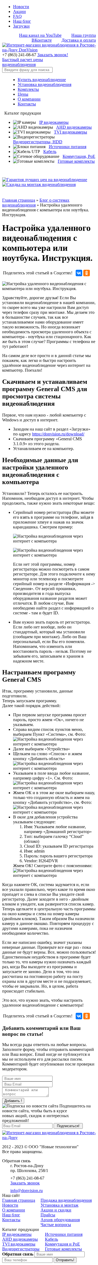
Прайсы (48, 1215)
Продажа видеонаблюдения (66, 1200)
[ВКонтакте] (79, 273)
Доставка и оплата (79, 40)
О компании (29, 99)
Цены (23, 94)
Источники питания (67, 146)
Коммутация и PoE (62, 1244)
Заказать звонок (25, 1183)
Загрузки (21, 26)
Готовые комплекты (76, 161)
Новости (21, 6)
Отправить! (65, 1260)
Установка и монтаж (59, 1205)
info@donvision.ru (26, 1190)
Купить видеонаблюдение (42, 79)
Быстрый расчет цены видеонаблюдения (22, 62)
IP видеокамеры (54, 122)
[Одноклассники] (86, 273)
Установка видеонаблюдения (44, 84)
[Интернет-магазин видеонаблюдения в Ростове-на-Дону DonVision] (49, 50)
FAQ (17, 16)
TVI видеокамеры (70, 132)
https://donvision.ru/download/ (58, 434)
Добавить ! (13, 1101)
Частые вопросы (56, 1224)
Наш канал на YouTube (40, 35)
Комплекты (28, 89)
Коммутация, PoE (79, 156)
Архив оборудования (60, 1219)
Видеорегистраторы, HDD (37, 141)
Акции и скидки (56, 1210)
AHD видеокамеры (74, 127)
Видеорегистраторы (20, 1249)
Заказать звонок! (52, 54)
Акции (19, 11)
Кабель (49, 151)
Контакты (27, 104)
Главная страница (18, 200)
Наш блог (22, 21)
